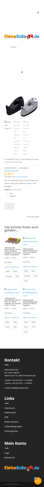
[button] (35, 99)
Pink (17, 276)
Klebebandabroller (11, 171)
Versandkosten (21, 177)
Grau (11, 193)
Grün (15, 271)
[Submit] (7, 47)
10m (26, 281)
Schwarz (12, 196)
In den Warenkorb (16, 212)
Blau (7, 322)
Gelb (7, 271)
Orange (9, 276)
